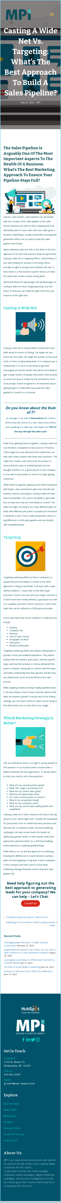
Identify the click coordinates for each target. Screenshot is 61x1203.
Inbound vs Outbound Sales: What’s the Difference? (28, 971)
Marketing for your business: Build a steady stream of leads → (32, 924)
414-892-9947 (12, 1074)
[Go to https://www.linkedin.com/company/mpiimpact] (28, 1039)
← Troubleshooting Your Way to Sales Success (25, 917)
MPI (38, 102)
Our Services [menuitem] (11, 1103)
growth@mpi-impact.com (19, 1083)
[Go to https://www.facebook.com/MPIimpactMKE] (23, 1040)
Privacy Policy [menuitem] (12, 1128)
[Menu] (51, 14)
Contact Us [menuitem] (10, 1140)
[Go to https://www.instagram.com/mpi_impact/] (37, 1039)
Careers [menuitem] (8, 1122)
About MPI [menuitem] (10, 1109)
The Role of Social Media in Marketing (22, 967)
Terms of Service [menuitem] (14, 1134)
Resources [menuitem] (10, 1116)
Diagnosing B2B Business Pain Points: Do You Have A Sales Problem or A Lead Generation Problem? (30, 951)
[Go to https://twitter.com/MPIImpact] (32, 1040)
